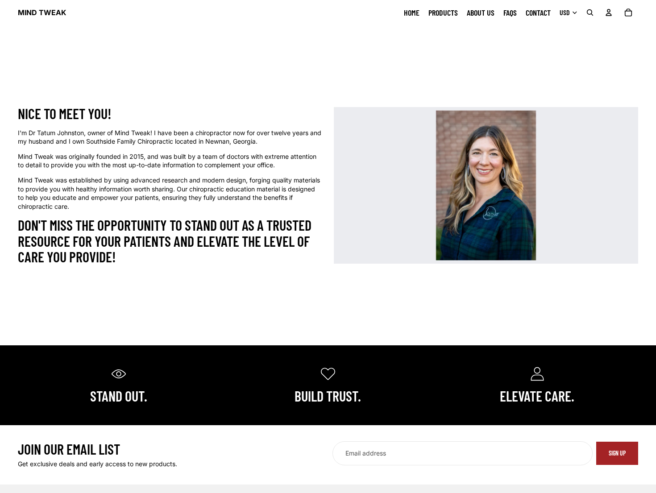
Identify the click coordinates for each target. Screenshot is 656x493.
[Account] (609, 12)
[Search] (590, 12)
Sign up (617, 453)
